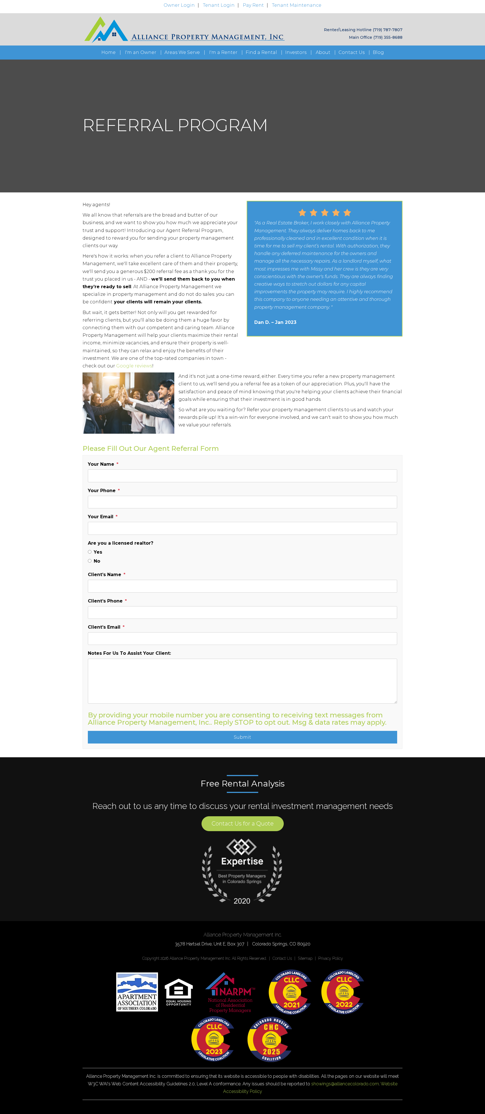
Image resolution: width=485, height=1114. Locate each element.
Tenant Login (219, 5)
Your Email (100, 516)
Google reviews (134, 366)
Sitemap (305, 958)
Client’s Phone (105, 601)
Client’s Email (104, 627)
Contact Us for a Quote (243, 823)
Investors (295, 52)
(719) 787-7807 (387, 29)
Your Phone (102, 490)
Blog (378, 52)
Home (108, 52)
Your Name (101, 464)
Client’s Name (104, 574)
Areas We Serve (182, 52)
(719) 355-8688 (387, 37)
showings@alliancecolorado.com (345, 1083)
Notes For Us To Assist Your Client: (129, 653)
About (323, 52)
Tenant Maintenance (296, 5)
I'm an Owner (140, 52)
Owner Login (179, 5)
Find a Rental (261, 52)
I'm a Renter (223, 52)
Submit (242, 737)
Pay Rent (253, 5)
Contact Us (351, 52)
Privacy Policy (330, 958)
